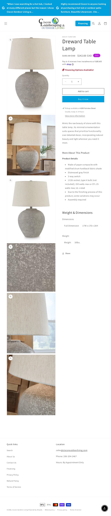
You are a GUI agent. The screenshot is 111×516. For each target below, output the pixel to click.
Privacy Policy (13, 475)
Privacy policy (62, 510)
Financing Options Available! (79, 70)
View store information (75, 116)
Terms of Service (14, 487)
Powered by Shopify (35, 510)
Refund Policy (13, 481)
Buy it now (83, 99)
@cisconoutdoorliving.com (74, 450)
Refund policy (50, 510)
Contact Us (11, 462)
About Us (11, 456)
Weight (65, 236)
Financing (83, 23)
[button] (6, 23)
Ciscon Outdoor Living (20, 510)
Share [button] (67, 253)
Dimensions (68, 219)
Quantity (65, 75)
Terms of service (75, 510)
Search (10, 450)
